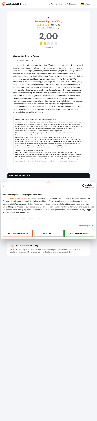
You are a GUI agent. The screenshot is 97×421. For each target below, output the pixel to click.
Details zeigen (84, 226)
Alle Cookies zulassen (79, 233)
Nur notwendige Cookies (17, 233)
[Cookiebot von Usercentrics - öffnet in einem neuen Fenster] (84, 186)
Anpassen (47, 233)
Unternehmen (56, 4)
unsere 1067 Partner (18, 198)
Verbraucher (71, 4)
